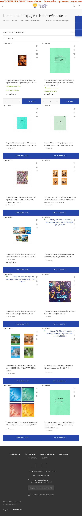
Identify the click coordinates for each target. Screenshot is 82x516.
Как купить (30, 454)
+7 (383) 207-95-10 (36, 471)
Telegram (33, 465)
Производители (47, 454)
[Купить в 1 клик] (36, 53)
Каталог (45, 458)
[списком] (74, 32)
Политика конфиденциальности (43, 494)
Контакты (33, 458)
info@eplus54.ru (43, 475)
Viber (39, 465)
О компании (15, 454)
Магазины (63, 454)
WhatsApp (44, 465)
